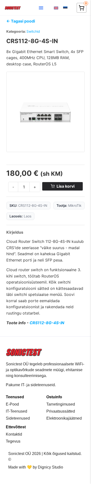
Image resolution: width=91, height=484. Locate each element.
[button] (41, 7)
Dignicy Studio (50, 467)
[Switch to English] (56, 8)
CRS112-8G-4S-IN (47, 322)
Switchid (33, 31)
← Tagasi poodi (20, 21)
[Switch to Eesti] (65, 8)
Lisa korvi (65, 186)
